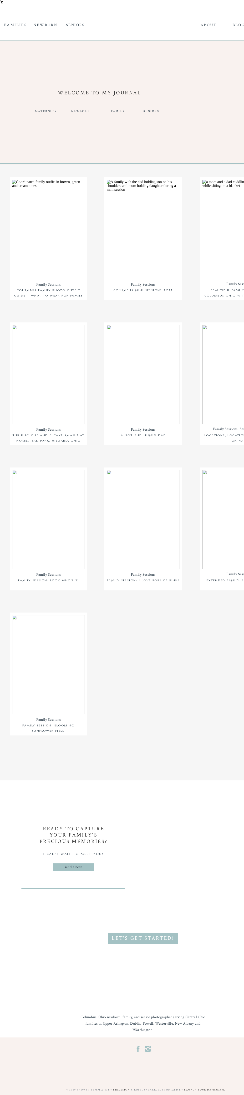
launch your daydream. (204, 1089)
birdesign (121, 1089)
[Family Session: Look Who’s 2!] (48, 519)
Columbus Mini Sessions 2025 (143, 290)
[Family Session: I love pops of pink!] (143, 519)
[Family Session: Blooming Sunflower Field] (48, 664)
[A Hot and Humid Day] (143, 374)
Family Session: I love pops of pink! (143, 580)
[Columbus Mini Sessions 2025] (143, 229)
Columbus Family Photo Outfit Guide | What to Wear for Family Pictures (48, 295)
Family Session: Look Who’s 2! (48, 580)
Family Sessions (48, 284)
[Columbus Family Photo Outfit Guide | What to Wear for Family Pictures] (48, 229)
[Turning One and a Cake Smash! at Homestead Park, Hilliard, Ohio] (48, 374)
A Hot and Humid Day (143, 435)
